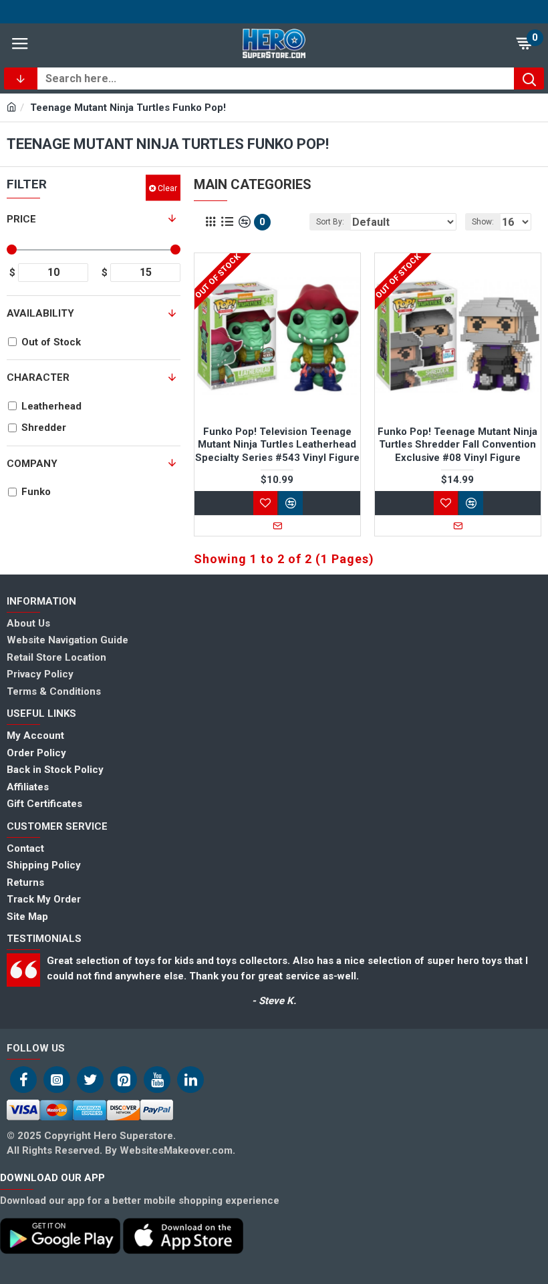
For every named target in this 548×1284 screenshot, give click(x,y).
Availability (40, 313)
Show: (483, 221)
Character (38, 377)
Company (32, 464)
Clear (167, 187)
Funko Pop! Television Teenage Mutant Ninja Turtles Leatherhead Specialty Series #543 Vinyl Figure (277, 445)
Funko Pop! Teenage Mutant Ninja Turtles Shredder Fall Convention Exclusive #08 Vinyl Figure (457, 445)
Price (21, 219)
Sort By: (330, 221)
